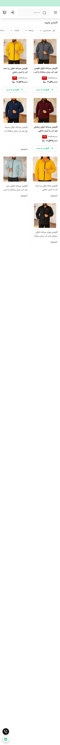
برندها (31, 30)
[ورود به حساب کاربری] (13, 12)
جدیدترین (47, 30)
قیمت (16, 30)
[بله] (6, 739)
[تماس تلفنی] (6, 731)
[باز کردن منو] (54, 12)
